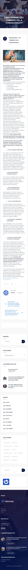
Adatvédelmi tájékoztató (5, 559)
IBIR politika (3, 561)
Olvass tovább (10, 543)
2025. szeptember (8, 412)
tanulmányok (7, 456)
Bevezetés (14, 442)
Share (7, 284)
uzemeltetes (15, 456)
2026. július (6, 402)
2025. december (7, 409)
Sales (15, 453)
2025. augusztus (7, 415)
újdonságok (14, 460)
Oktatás (14, 449)
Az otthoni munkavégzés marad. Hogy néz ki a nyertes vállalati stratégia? (14, 304)
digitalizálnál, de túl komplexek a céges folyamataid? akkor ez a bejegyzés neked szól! (12, 312)
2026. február (7, 405)
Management (7, 449)
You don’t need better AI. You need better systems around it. (15, 386)
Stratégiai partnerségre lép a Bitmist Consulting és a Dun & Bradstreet (16, 378)
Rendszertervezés (8, 453)
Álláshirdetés (6, 460)
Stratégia (21, 453)
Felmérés (16, 446)
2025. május (6, 418)
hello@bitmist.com (5, 523)
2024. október (7, 425)
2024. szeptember (8, 428)
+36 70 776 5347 (4, 525)
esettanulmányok (8, 446)
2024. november (7, 422)
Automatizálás (7, 442)
